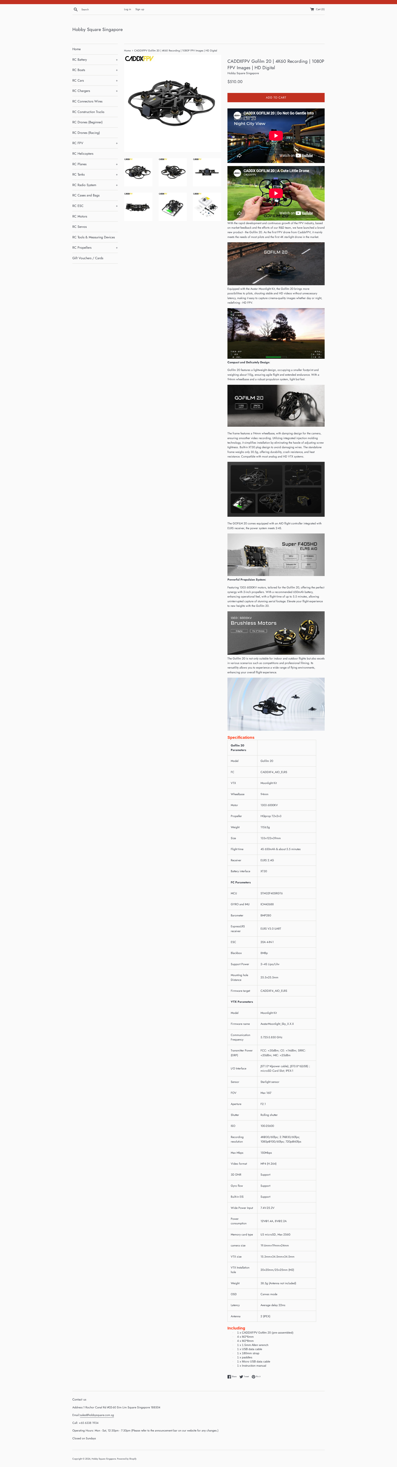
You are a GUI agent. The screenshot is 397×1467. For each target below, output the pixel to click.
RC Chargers (95, 90)
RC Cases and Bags (85, 195)
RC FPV (95, 143)
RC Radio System (95, 185)
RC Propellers (95, 247)
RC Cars (95, 80)
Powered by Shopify (126, 1458)
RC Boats (95, 70)
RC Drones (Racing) (86, 132)
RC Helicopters (82, 153)
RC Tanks (95, 174)
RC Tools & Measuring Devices (93, 237)
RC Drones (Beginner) (87, 122)
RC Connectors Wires (87, 101)
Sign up (139, 9)
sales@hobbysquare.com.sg (97, 1415)
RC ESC (95, 205)
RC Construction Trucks (88, 111)
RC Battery (95, 59)
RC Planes (95, 164)
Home (76, 49)
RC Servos (79, 226)
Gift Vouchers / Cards (87, 258)
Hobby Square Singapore (97, 29)
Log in (127, 9)
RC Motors (79, 216)
